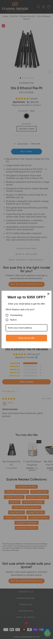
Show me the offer (26, 338)
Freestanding (16, 315)
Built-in (13, 320)
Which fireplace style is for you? (20, 309)
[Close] (48, 294)
